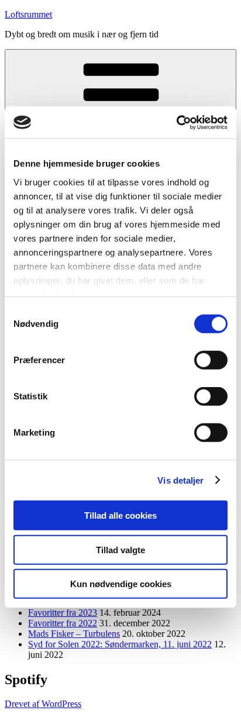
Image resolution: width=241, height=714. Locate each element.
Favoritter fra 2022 (62, 623)
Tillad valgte (120, 549)
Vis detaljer (180, 480)
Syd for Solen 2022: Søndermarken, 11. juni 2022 (120, 644)
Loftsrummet (28, 14)
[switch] (211, 360)
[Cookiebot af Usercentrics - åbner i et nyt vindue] (176, 122)
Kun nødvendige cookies (120, 584)
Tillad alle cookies (120, 515)
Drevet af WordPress (43, 704)
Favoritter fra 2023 (62, 613)
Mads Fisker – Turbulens (74, 634)
